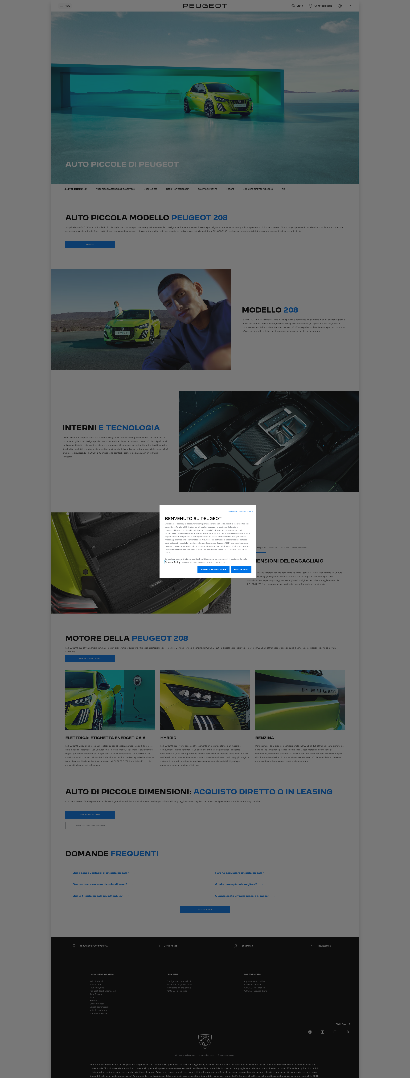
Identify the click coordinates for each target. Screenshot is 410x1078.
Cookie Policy (172, 562)
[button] (241, 511)
